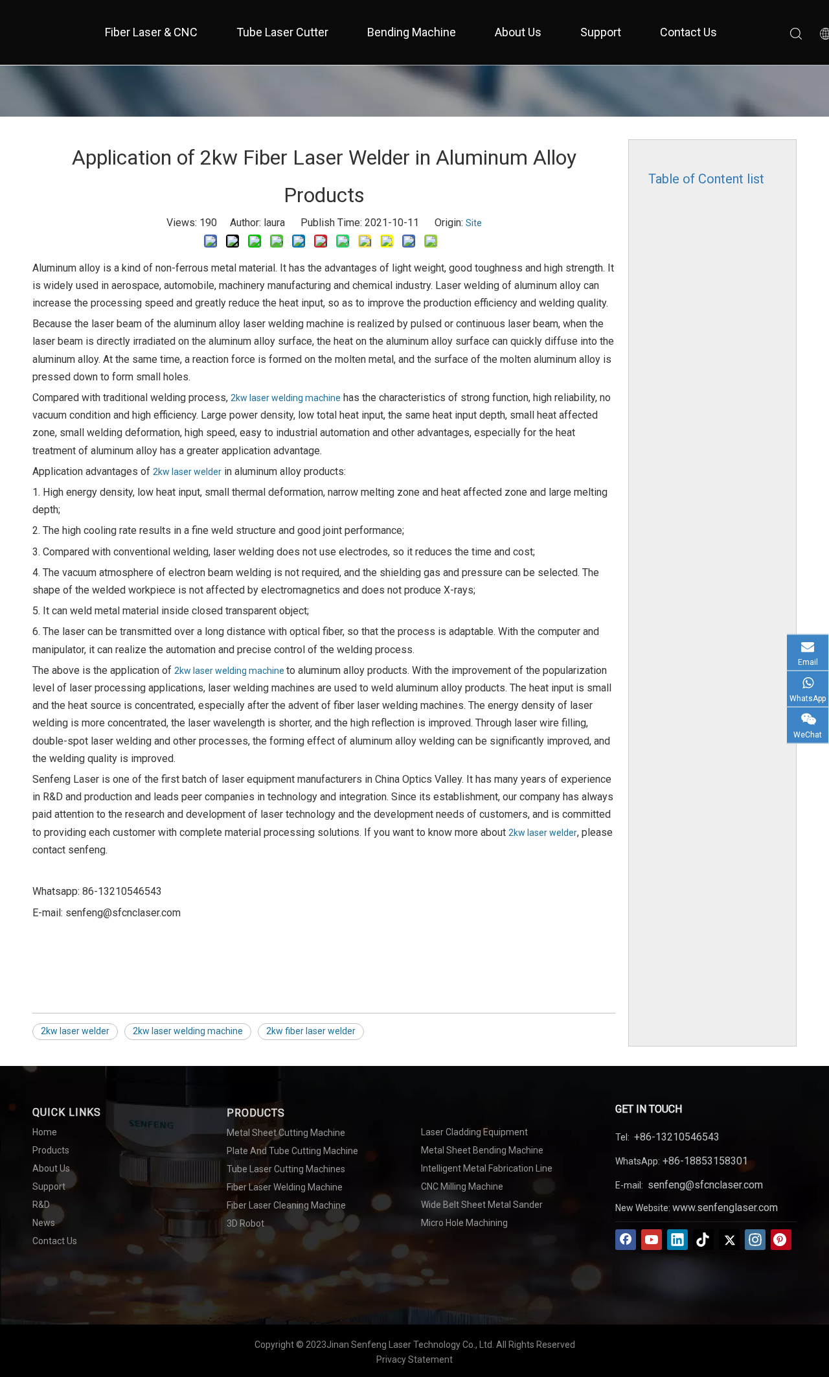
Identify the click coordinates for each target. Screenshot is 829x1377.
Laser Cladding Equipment (474, 1132)
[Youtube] (651, 1239)
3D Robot (245, 1223)
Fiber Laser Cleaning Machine (286, 1205)
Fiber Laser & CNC (151, 32)
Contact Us (688, 32)
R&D (41, 1204)
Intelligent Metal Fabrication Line (486, 1168)
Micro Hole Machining (464, 1223)
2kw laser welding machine (286, 398)
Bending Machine (411, 32)
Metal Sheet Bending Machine (482, 1150)
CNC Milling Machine (462, 1186)
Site (474, 223)
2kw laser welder (187, 472)
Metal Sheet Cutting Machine (286, 1133)
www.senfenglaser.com (725, 1207)
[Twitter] (729, 1239)
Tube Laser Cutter (282, 32)
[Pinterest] (781, 1239)
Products (50, 1150)
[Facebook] (625, 1239)
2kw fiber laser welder (311, 1031)
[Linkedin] (677, 1239)
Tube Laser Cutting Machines (286, 1169)
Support (600, 32)
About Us (518, 32)
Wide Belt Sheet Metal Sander (482, 1204)
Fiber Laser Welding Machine (285, 1187)
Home (44, 1132)
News (43, 1223)
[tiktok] (703, 1239)
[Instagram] (755, 1239)
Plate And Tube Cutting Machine (292, 1151)
